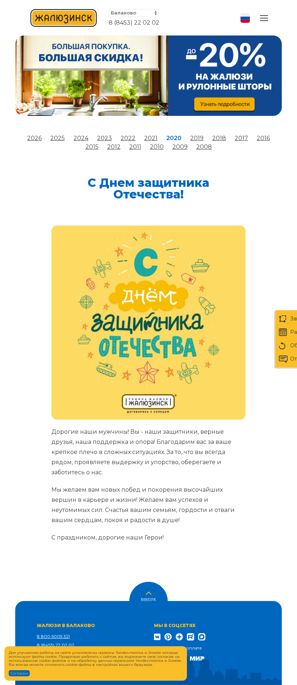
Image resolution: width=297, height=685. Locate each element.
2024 (81, 138)
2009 (180, 146)
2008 (204, 146)
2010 (157, 146)
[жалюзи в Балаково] (63, 18)
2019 (197, 138)
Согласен (19, 673)
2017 (241, 138)
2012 (114, 146)
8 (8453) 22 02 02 (134, 22)
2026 (34, 138)
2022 (128, 138)
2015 (92, 146)
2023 (104, 138)
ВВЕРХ (148, 599)
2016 (263, 138)
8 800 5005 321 (53, 636)
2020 (173, 138)
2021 (151, 138)
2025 (57, 138)
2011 (135, 146)
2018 (219, 138)
